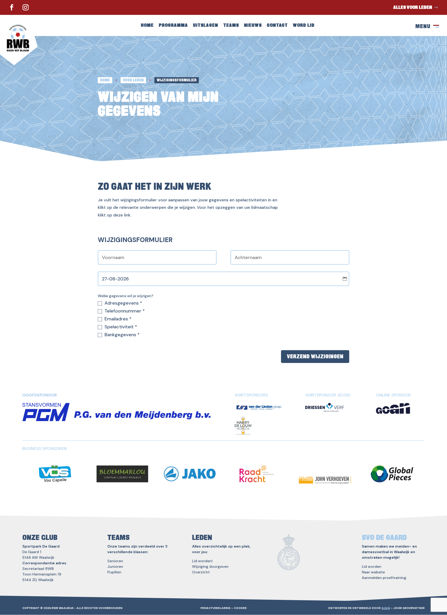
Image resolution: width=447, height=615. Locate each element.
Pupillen (114, 572)
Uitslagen (205, 26)
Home (147, 26)
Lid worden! (202, 560)
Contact (277, 26)
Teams (231, 26)
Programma (173, 26)
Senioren (115, 560)
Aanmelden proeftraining (384, 577)
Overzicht (201, 572)
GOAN (385, 608)
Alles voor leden (412, 7)
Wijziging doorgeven (210, 566)
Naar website (373, 572)
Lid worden (371, 566)
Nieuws (253, 26)
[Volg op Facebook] (12, 7)
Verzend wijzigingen (315, 356)
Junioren (115, 566)
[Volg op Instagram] (26, 7)
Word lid (304, 26)
